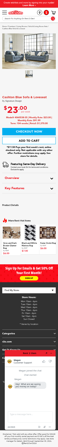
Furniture (11, 26)
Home (4, 26)
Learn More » (29, 5)
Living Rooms (22, 26)
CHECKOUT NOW (29, 131)
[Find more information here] (30, 390)
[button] (29, 74)
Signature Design (13, 101)
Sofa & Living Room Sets (38, 26)
